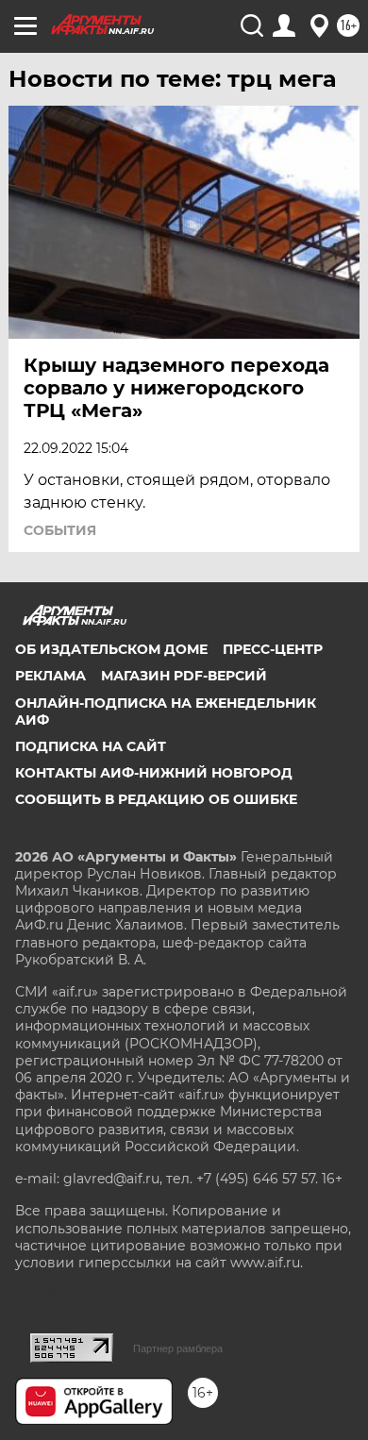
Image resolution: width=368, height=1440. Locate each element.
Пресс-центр (273, 649)
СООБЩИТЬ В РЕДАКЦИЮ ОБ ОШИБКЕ (156, 799)
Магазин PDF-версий (184, 675)
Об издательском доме (111, 649)
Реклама (50, 675)
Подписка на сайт (90, 746)
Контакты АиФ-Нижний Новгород (154, 772)
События (60, 530)
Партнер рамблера (178, 1348)
